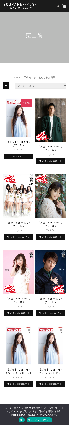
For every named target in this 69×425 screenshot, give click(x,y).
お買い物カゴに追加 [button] (52, 161)
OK (21, 420)
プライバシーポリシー (39, 420)
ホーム (17, 77)
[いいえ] (64, 414)
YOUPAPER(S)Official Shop (20, 8)
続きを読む (18, 156)
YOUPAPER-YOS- (20, 5)
